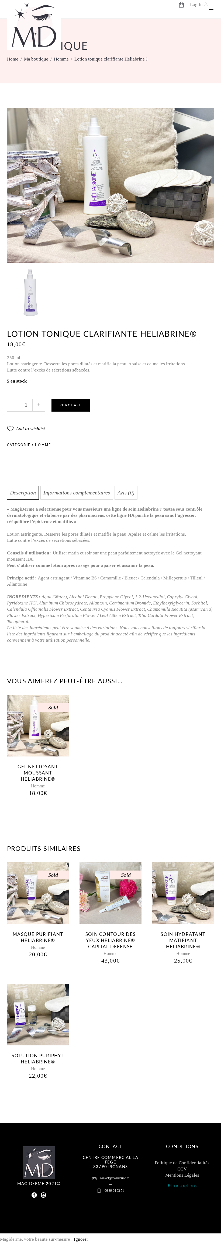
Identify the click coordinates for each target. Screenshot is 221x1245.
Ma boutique (36, 59)
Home (12, 59)
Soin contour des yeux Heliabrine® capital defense (110, 940)
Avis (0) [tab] (126, 493)
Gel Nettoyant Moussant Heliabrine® (38, 773)
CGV (182, 1169)
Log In (196, 4)
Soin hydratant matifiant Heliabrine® (183, 940)
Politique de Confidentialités (182, 1162)
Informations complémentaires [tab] (76, 493)
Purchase (71, 405)
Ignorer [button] (81, 1239)
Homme (61, 59)
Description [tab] (23, 493)
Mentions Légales (182, 1175)
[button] (26, 428)
